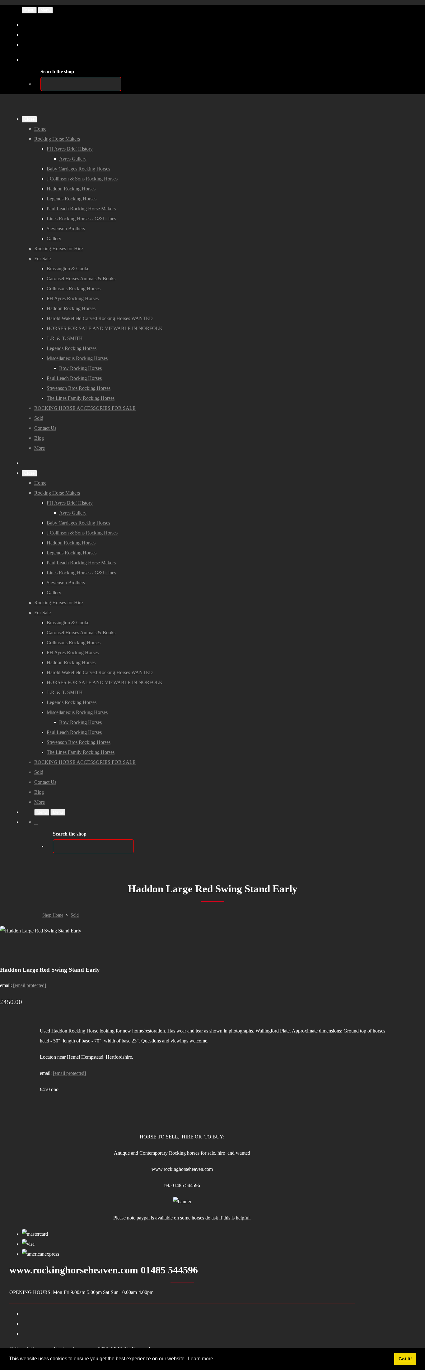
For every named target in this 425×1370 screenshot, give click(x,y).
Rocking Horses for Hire (58, 248)
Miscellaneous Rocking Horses (77, 358)
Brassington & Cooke (68, 268)
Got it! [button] (405, 1358)
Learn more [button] (200, 1358)
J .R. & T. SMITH (65, 338)
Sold (38, 418)
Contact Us (45, 428)
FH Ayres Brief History (70, 148)
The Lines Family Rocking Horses (80, 398)
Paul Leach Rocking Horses (74, 378)
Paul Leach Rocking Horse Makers (81, 208)
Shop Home (52, 915)
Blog (39, 438)
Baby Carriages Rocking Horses (78, 168)
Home (40, 129)
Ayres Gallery (72, 158)
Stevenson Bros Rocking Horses (78, 388)
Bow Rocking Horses (80, 368)
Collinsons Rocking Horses (73, 288)
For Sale (42, 258)
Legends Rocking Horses (71, 198)
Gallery (54, 238)
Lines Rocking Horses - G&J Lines (81, 218)
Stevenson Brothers (66, 228)
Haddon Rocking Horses (71, 188)
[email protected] (29, 985)
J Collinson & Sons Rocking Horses (82, 178)
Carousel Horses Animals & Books (81, 278)
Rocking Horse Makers (57, 138)
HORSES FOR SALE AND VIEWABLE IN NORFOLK (105, 328)
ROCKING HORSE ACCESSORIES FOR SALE (85, 408)
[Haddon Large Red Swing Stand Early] (10, 950)
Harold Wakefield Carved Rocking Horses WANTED (100, 318)
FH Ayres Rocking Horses (73, 298)
